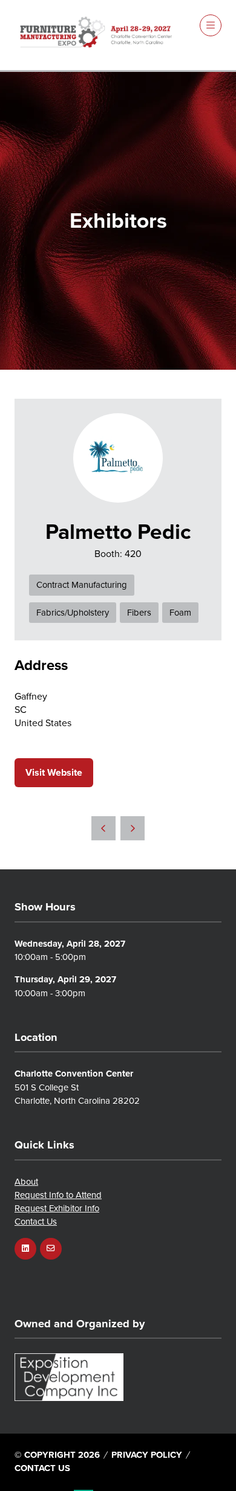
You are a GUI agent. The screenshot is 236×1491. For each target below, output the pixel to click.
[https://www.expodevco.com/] (69, 1397)
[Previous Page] (103, 828)
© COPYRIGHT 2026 (57, 1454)
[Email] (51, 1249)
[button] (210, 25)
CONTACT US (42, 1467)
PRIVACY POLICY (146, 1454)
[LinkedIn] (25, 1249)
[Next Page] (132, 828)
